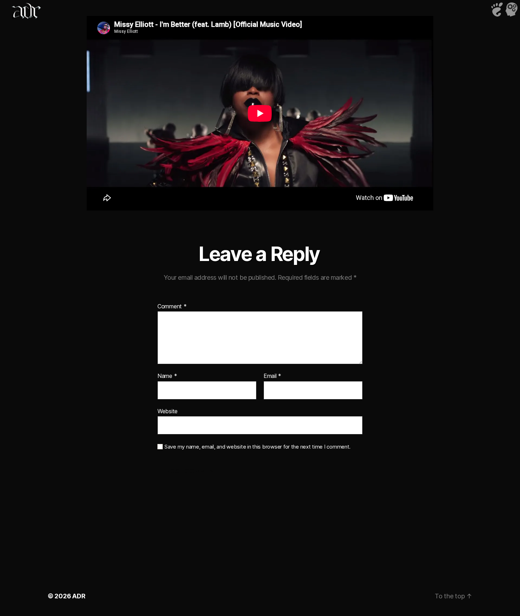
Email (272, 376)
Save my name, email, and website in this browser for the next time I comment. (257, 447)
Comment (172, 306)
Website (167, 411)
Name (167, 376)
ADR (78, 596)
